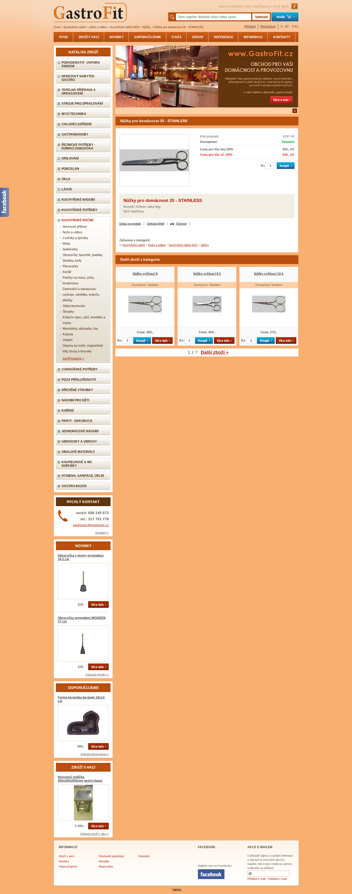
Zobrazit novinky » (97, 674)
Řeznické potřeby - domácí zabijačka (78, 146)
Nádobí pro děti (75, 400)
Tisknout (181, 223)
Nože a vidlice (98, 27)
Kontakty (144, 856)
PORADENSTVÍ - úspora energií (81, 64)
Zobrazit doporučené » (94, 754)
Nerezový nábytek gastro (78, 78)
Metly (66, 243)
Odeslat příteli (155, 223)
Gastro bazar (74, 486)
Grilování (70, 158)
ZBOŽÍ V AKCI (89, 37)
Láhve (67, 189)
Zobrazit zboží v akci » (94, 833)
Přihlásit (250, 26)
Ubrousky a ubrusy (79, 441)
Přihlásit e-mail (256, 878)
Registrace (268, 26)
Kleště (67, 272)
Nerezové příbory (75, 226)
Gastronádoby (75, 134)
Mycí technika (74, 114)
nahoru (177, 889)
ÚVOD (63, 37)
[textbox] (214, 17)
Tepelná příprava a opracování (79, 91)
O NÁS (176, 37)
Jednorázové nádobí (80, 431)
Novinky (64, 861)
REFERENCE (223, 37)
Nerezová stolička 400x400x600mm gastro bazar (80, 778)
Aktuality (104, 861)
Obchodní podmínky (111, 856)
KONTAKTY (281, 37)
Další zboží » (215, 352)
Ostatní (67, 340)
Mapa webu (106, 866)
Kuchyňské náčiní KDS (124, 27)
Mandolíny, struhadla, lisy (80, 328)
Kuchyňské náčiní (75, 27)
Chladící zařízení (76, 124)
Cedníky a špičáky (75, 238)
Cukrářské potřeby (80, 369)
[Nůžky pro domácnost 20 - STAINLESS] (154, 186)
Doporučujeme (68, 866)
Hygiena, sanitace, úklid (83, 476)
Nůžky (147, 27)
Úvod (57, 27)
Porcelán (70, 169)
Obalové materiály (78, 452)
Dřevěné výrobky (77, 390)
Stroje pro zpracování (82, 103)
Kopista (68, 334)
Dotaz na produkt (130, 223)
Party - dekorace (77, 421)
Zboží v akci (66, 856)
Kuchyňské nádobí (78, 199)
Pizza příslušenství (79, 379)
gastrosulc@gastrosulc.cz (91, 525)
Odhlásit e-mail (277, 878)
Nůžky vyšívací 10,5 (268, 274)
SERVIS (197, 37)
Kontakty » (102, 532)
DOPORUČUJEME (147, 37)
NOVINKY (117, 37)
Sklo (66, 179)
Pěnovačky (70, 266)
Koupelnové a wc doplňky (77, 463)
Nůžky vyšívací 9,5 (207, 274)
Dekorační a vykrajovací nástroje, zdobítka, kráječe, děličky (81, 294)
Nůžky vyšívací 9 (145, 274)
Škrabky (68, 311)
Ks (263, 165)
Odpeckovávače (74, 306)
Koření (68, 410)
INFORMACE (253, 37)
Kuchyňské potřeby (79, 210)
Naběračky (70, 249)
